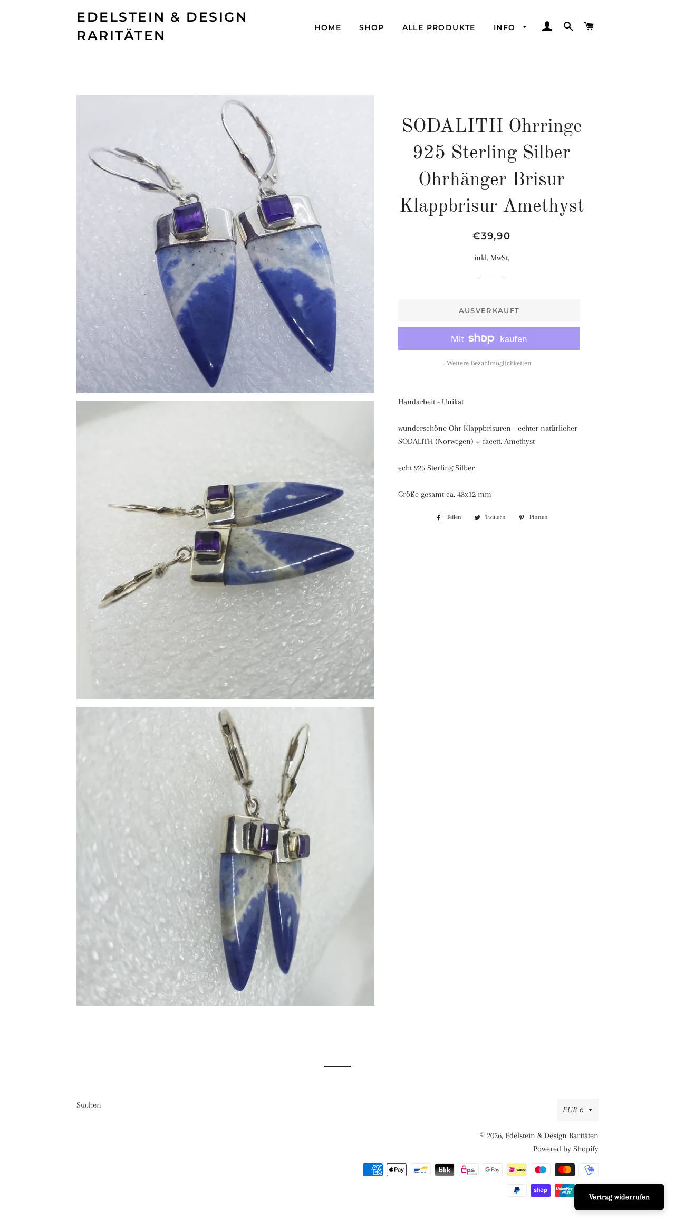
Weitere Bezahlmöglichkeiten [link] (489, 363)
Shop (371, 27)
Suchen (88, 1105)
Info (506, 27)
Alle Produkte (439, 27)
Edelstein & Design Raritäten (161, 26)
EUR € (573, 1109)
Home (327, 27)
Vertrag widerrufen (619, 1196)
